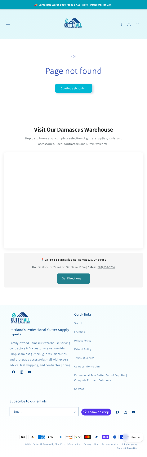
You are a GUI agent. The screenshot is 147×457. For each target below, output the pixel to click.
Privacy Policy (82, 340)
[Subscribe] (74, 411)
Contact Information (87, 366)
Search (78, 323)
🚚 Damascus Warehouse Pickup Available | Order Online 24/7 (73, 4)
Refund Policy (82, 349)
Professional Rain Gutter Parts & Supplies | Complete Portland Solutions (100, 377)
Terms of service (110, 444)
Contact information (127, 448)
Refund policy (73, 444)
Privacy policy (91, 444)
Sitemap (79, 389)
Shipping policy (130, 444)
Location (79, 332)
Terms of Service (84, 358)
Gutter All (37, 444)
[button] (8, 24)
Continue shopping (74, 88)
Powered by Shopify (53, 444)
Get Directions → (73, 278)
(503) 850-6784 (106, 267)
